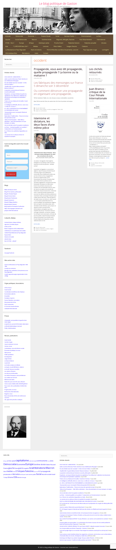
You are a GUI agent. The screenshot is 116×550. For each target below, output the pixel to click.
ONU (14, 471)
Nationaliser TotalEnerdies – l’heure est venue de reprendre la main (77, 487)
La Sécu (98, 36)
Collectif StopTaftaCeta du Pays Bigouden (15, 232)
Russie (23, 474)
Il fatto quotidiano (9, 354)
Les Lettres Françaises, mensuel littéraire (15, 375)
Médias (35, 46)
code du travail (32, 461)
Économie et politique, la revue (12, 350)
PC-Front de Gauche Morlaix (12, 306)
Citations (85, 46)
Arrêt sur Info (8, 226)
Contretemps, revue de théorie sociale (14, 348)
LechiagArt (105, 50)
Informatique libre (11, 53)
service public (32, 474)
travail (53, 474)
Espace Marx (8, 235)
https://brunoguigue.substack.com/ (14, 208)
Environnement (86, 36)
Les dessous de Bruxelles (11, 373)
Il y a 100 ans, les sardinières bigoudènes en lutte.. (73, 497)
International (101, 40)
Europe (21, 43)
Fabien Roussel (51, 465)
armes (9, 461)
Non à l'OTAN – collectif (10, 241)
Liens (36, 53)
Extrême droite (46, 40)
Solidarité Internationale (11, 308)
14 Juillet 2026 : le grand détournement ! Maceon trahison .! (75, 471)
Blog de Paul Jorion (9, 200)
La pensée (7, 363)
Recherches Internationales (12, 391)
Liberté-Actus (8, 239)
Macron (34, 40)
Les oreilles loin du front (11, 377)
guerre (20, 468)
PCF (39, 471)
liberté (92, 80)
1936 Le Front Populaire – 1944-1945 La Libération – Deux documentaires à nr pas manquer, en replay (15, 121)
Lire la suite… (37, 104)
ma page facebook (9, 253)
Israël (31, 467)
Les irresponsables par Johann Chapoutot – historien (73, 528)
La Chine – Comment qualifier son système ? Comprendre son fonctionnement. (16, 128)
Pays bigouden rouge (90, 50)
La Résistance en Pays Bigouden (15, 50)
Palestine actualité (90, 43)
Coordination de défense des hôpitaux (15, 292)
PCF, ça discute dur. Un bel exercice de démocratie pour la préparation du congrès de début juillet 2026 (86, 503)
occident (49, 109)
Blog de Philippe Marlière (11, 202)
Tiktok (58, 109)
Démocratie (19, 36)
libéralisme (40, 467)
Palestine (29, 471)
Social (57, 36)
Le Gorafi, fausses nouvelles (12, 369)
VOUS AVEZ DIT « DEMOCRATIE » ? (13, 77)
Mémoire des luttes (9, 379)
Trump (5, 477)
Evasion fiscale (45, 36)
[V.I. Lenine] (16, 427)
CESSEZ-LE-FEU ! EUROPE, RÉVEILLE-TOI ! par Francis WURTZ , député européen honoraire (82, 526)
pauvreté (36, 471)
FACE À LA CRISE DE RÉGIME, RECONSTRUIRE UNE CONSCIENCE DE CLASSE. (78, 501)
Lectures (45, 46)
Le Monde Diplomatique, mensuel (13, 326)
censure (37, 109)
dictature (37, 228)
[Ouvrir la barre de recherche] (109, 53)
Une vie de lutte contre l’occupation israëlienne (17, 125)
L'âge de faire (8, 358)
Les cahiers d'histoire (10, 371)
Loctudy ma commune (10, 268)
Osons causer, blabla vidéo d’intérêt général (16, 384)
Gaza (16, 468)
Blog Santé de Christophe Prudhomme (14, 206)
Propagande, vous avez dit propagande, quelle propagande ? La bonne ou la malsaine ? (58, 72)
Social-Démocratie (21, 40)
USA (62, 109)
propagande (54, 109)
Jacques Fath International (11, 210)
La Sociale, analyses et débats (12, 365)
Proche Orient (58, 43)
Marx (4, 471)
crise (49, 461)
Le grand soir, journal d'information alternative (16, 324)
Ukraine (103, 43)
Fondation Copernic (10, 298)
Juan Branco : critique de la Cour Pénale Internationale (98, 93)
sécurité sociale (46, 474)
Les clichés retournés (95, 70)
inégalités (26, 468)
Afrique (31, 43)
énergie (24, 477)
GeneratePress (73, 547)
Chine (41, 109)
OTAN (18, 471)
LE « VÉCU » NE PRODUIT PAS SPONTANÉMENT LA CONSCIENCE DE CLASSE (16, 109)
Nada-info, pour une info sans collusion (15, 381)
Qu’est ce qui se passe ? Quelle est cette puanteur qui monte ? (76, 540)
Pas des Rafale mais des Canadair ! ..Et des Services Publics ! (75, 469)
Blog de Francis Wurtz (10, 196)
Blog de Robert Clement (11, 204)
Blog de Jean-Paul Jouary (11, 198)
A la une (7, 36)
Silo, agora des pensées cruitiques (13, 399)
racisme (100, 80)
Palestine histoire (73, 43)
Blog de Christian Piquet (11, 194)
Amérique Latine (44, 43)
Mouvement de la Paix (10, 302)
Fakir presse (8, 352)
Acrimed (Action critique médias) (13, 222)
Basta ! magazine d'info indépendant (14, 228)
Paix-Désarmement (85, 40)
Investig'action (8, 356)
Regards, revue (8, 394)
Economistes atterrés (10, 294)
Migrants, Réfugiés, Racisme (65, 40)
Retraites (16, 474)
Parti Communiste (9, 304)
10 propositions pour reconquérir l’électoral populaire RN (74, 485)
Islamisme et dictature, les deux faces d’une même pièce (44, 123)
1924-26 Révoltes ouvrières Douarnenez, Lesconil (62, 50)
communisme (42, 461)
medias (44, 109)
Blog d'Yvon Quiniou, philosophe (13, 192)
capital (13, 461)
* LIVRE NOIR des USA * (20, 46)
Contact (45, 53)
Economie (31, 36)
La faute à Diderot (9, 361)
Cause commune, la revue (11, 344)
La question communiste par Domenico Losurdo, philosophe (15, 91)
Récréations (26, 53)
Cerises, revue (8, 346)
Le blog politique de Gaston (58, 3)
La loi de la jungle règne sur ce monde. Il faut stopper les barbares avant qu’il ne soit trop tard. (84, 530)
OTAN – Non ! (9, 43)
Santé (26, 474)
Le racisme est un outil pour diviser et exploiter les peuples (14, 135)
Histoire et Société (9, 237)
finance (5, 468)
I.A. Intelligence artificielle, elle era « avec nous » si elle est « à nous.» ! (77, 481)
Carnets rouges (8, 342)
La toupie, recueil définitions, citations (14, 367)
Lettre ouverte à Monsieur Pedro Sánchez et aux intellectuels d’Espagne (16, 79)
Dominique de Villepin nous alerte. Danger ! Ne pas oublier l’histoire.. (77, 538)
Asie (6, 46)
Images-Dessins (72, 46)
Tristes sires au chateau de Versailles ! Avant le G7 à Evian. (75, 479)
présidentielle (7, 474)
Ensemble (7, 296)
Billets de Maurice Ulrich (11, 189)
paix (23, 471)
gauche (11, 468)
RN (21, 474)
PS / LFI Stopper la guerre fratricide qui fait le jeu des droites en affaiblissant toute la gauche (83, 509)
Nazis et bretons (36, 50)
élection (19, 477)
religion (51, 228)
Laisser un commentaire (41, 110)
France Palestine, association (12, 300)
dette (51, 461)
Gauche (7, 40)
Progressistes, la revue (10, 389)
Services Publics (69, 36)
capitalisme (22, 460)
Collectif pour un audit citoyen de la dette (15, 230)
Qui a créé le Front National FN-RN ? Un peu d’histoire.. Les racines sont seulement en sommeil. (84, 519)
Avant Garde (8, 289)
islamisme (42, 228)
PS (11, 474)
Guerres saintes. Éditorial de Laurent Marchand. (72, 507)
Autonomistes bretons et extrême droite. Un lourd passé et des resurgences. (79, 513)
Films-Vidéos (58, 46)
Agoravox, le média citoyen (11, 224)
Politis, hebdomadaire (10, 328)
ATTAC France (8, 287)
